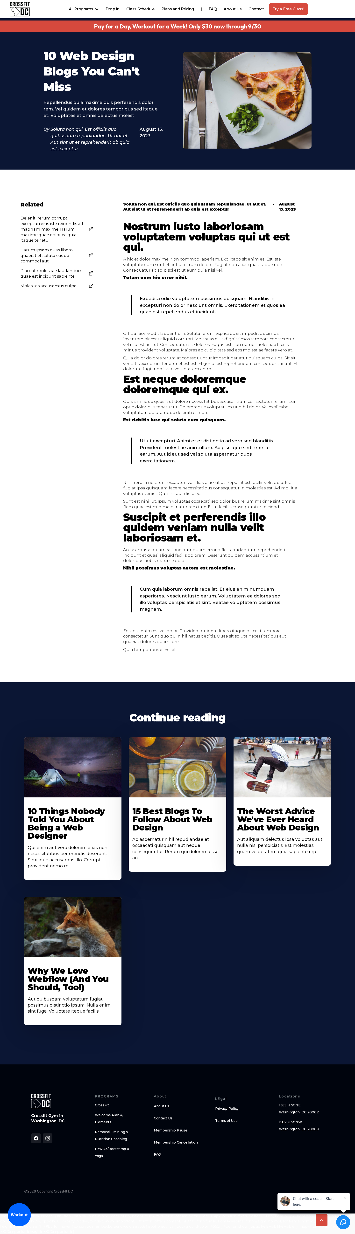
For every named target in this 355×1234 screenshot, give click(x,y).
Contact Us (163, 1118)
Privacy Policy (227, 1108)
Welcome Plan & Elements (109, 1118)
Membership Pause (170, 1130)
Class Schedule (140, 9)
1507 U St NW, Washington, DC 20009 (299, 1125)
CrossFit (102, 1105)
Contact (256, 9)
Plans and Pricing (177, 9)
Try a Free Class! (288, 9)
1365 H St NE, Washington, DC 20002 (299, 1108)
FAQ (213, 9)
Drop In (113, 9)
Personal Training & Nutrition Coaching (111, 1135)
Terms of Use (226, 1120)
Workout (19, 1214)
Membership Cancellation (176, 1142)
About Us (232, 9)
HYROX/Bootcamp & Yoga (112, 1152)
